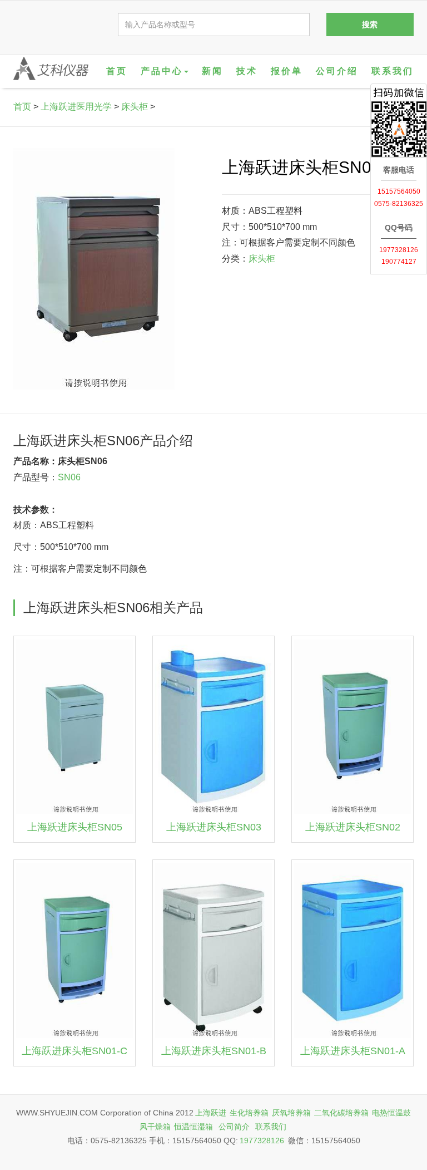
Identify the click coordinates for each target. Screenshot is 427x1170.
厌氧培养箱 (291, 1112)
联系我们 (392, 71)
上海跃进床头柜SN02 (352, 827)
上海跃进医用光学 (76, 106)
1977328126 (262, 1140)
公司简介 (234, 1126)
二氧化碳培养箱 (341, 1112)
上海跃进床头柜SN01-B (213, 1050)
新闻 (212, 71)
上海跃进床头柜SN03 (213, 827)
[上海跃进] (50, 68)
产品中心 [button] (162, 71)
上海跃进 (210, 1112)
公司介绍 (337, 71)
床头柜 (134, 106)
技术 (246, 71)
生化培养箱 (249, 1112)
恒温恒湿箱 (193, 1126)
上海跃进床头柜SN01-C (74, 1050)
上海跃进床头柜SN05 (74, 827)
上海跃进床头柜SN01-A (352, 1050)
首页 (116, 71)
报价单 (286, 71)
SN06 (69, 477)
